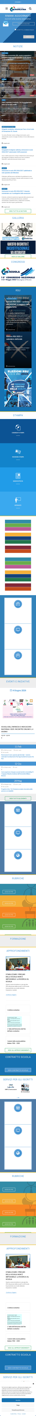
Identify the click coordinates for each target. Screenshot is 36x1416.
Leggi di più (9, 892)
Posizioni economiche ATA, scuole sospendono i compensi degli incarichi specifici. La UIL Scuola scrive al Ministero (17, 58)
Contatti (24, 1413)
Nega (18, 1405)
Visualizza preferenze (18, 1410)
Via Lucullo (5, 752)
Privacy (19, 1413)
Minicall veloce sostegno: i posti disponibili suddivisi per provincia (18, 83)
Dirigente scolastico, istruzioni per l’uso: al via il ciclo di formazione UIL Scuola (18, 130)
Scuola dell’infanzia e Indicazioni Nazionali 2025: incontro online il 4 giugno (17, 729)
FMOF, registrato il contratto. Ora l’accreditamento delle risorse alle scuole (17, 103)
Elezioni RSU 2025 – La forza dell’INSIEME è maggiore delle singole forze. (18, 304)
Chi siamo (18, 2)
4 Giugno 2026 (19, 690)
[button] (33, 1384)
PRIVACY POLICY (29, 29)
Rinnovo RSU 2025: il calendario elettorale (14, 337)
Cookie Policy (13, 1413)
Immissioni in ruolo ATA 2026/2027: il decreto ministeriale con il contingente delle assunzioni (16, 192)
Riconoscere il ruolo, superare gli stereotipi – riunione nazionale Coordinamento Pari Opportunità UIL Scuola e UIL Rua (17, 756)
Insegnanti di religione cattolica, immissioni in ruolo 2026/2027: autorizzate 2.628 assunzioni (17, 151)
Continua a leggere (11, 994)
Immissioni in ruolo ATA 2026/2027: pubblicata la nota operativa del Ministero (17, 172)
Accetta (18, 1400)
